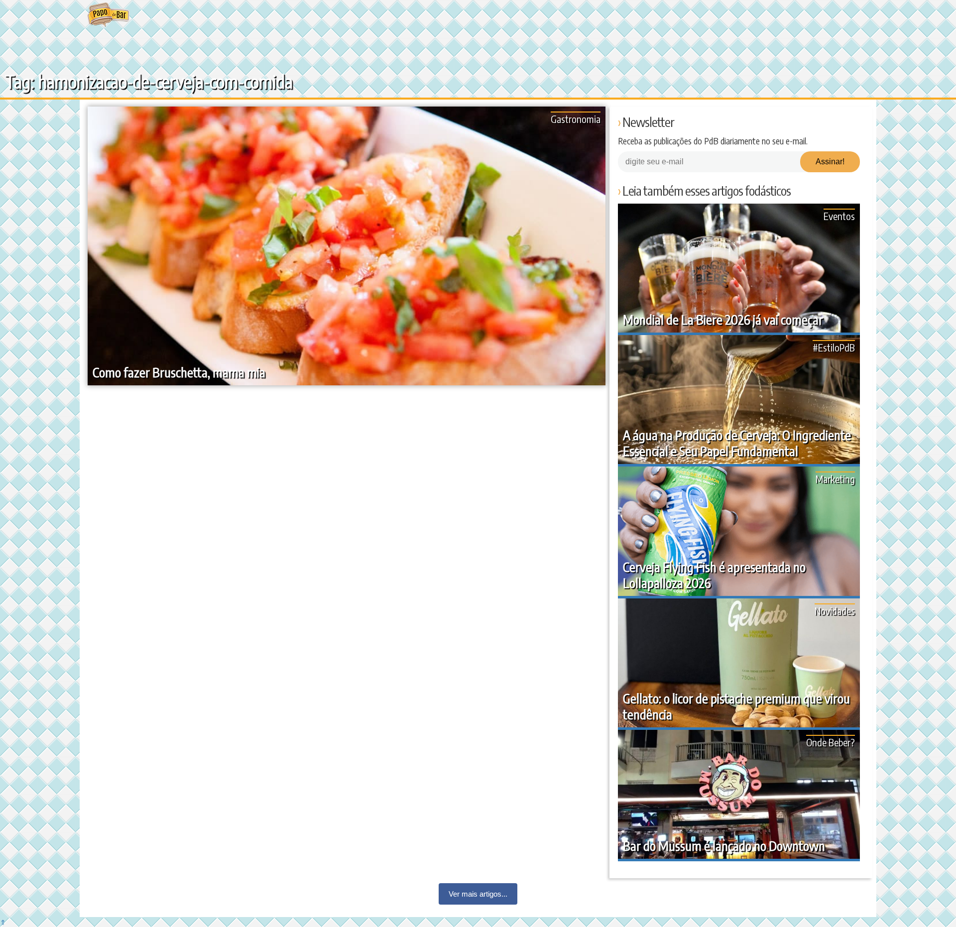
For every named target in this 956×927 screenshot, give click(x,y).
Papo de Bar (108, 14)
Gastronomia (575, 119)
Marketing (835, 478)
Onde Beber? (830, 742)
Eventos (839, 216)
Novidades (835, 610)
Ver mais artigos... (478, 894)
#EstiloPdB (834, 347)
